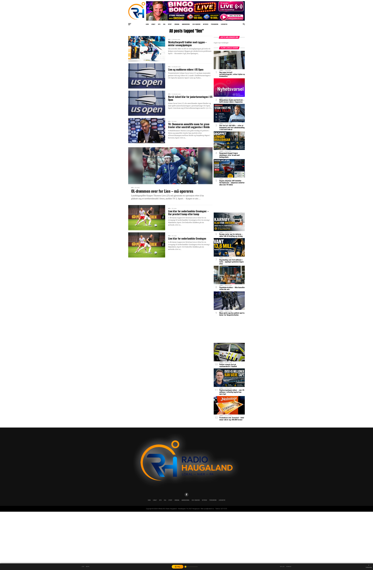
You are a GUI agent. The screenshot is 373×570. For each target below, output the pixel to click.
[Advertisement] (229, 200)
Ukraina (176, 24)
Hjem (147, 24)
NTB (159, 24)
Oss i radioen (196, 24)
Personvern (214, 24)
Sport (170, 24)
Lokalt (153, 24)
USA (164, 24)
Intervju (205, 24)
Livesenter (224, 24)
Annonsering (186, 24)
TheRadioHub (369, 567)
